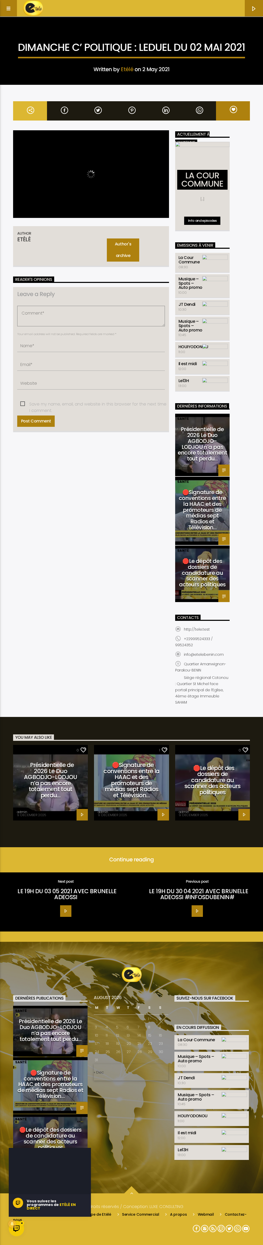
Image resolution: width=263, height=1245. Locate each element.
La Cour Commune (189, 260)
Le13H (184, 381)
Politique (161, 34)
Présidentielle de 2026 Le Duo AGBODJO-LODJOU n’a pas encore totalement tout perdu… (202, 444)
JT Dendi (187, 304)
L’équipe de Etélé (96, 1214)
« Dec (99, 1072)
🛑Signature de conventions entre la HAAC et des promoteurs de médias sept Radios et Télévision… (202, 509)
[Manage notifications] (12, 1224)
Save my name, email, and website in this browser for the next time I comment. (97, 404)
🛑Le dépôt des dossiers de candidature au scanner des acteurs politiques (202, 572)
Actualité (102, 34)
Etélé (127, 69)
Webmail (206, 1214)
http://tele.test (197, 629)
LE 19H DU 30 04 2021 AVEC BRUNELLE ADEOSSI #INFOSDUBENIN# (198, 894)
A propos (178, 1214)
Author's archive (123, 250)
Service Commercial (140, 1214)
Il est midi (188, 364)
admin (22, 811)
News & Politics (132, 34)
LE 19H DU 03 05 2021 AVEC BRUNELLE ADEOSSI (66, 894)
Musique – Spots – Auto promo (190, 283)
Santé (183, 418)
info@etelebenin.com (204, 654)
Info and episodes (202, 220)
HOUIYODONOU (193, 347)
